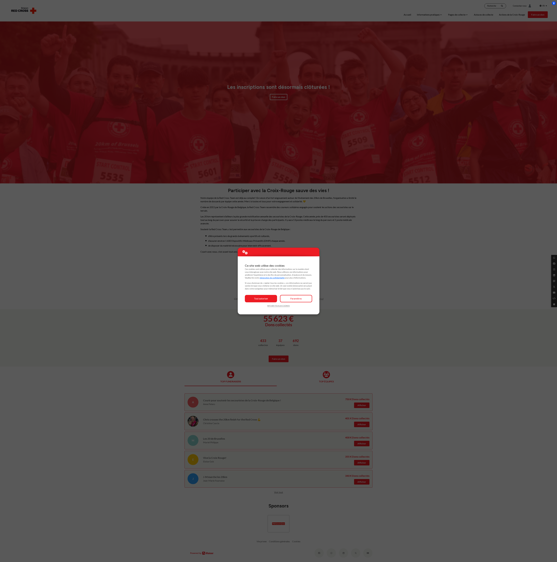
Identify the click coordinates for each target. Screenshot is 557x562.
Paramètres (296, 298)
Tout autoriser (261, 298)
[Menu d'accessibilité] (554, 3)
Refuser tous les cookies (278, 306)
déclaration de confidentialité (272, 278)
